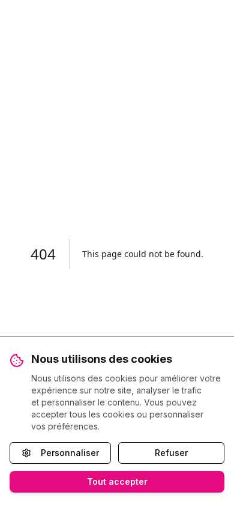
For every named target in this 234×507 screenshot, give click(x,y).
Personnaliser (70, 453)
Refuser (171, 453)
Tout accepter (117, 481)
